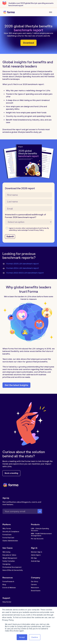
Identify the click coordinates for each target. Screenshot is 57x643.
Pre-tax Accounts (37, 539)
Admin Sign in (36, 555)
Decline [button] (34, 637)
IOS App (34, 558)
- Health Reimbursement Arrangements (41, 535)
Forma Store (6, 535)
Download (28, 42)
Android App (35, 561)
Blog (4, 585)
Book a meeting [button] (11, 473)
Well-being (6, 552)
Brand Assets (35, 591)
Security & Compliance (10, 532)
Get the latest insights (16, 385)
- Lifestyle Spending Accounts (40, 529)
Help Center (6, 602)
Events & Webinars (9, 588)
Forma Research (8, 581)
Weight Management (9, 558)
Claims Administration (10, 541)
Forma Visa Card (8, 538)
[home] (10, 12)
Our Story (34, 581)
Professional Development (11, 567)
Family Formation (8, 561)
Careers (34, 585)
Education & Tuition (9, 555)
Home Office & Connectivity (12, 570)
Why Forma (6, 528)
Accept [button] (22, 637)
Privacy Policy (39, 230)
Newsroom (35, 588)
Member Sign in (36, 552)
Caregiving (6, 564)
